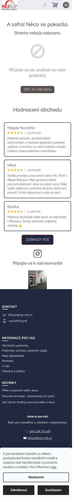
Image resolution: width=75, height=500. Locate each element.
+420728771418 (17, 320)
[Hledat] (45, 5)
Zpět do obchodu (37, 89)
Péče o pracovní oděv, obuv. (20, 390)
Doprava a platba (13, 371)
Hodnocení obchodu (37, 110)
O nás (6, 366)
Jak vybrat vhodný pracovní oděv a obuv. (28, 402)
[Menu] (66, 5)
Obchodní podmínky (15, 345)
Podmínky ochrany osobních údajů (24, 350)
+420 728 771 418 (39, 431)
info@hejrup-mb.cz (20, 314)
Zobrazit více (37, 240)
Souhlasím (53, 490)
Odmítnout (18, 490)
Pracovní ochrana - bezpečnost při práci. (28, 396)
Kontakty (8, 360)
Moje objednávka (13, 355)
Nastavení (36, 477)
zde (53, 467)
